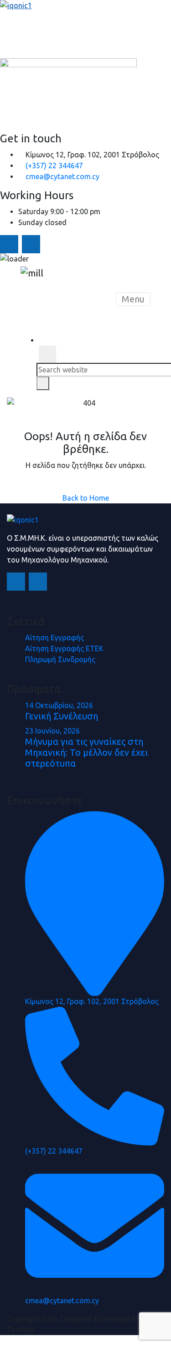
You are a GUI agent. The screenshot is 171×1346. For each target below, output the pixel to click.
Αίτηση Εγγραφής (54, 637)
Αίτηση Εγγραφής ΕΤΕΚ (64, 648)
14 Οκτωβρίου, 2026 (59, 705)
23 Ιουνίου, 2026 (52, 731)
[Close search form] (47, 354)
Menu (133, 299)
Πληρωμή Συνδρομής (60, 659)
